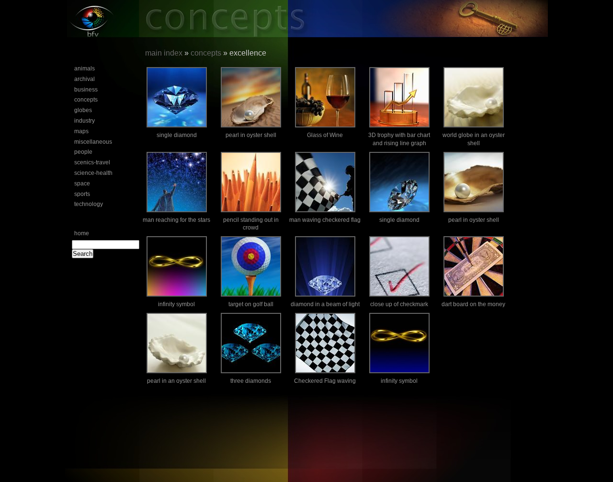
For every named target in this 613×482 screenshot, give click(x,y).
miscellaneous (93, 141)
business (86, 89)
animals (84, 68)
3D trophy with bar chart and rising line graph (399, 139)
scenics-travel (92, 162)
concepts (86, 99)
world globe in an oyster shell (474, 139)
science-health (93, 173)
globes (83, 110)
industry (84, 120)
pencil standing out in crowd (251, 224)
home (81, 233)
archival (84, 79)
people (83, 152)
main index (163, 53)
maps (81, 131)
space (82, 183)
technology (88, 204)
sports (82, 194)
